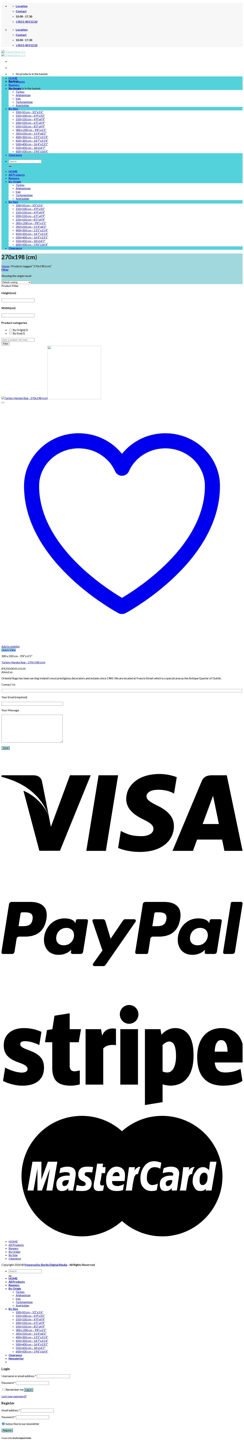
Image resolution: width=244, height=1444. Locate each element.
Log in (28, 1389)
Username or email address (18, 1376)
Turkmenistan (24, 102)
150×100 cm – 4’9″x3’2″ (30, 115)
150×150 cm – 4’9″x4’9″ (30, 119)
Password (8, 1382)
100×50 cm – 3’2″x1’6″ (29, 112)
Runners (14, 85)
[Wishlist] (2, 402)
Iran (18, 98)
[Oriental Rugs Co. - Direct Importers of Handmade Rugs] (13, 53)
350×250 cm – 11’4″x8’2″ (31, 133)
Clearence (15, 155)
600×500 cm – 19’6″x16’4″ (32, 151)
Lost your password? (14, 1396)
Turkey (20, 91)
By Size (13, 108)
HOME (13, 78)
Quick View (8, 649)
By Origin (15, 88)
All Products (17, 81)
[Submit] (10, 166)
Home (5, 266)
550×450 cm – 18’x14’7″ (30, 147)
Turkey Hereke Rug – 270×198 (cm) (23, 662)
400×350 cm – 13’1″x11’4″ (32, 137)
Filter (5, 343)
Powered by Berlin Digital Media (45, 1264)
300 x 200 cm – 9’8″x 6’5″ (31, 130)
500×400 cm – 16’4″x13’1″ (32, 144)
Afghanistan (23, 95)
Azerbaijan (22, 105)
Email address (10, 1410)
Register (7, 1430)
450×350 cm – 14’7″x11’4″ (32, 140)
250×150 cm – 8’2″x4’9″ (30, 126)
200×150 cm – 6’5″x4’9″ (30, 122)
